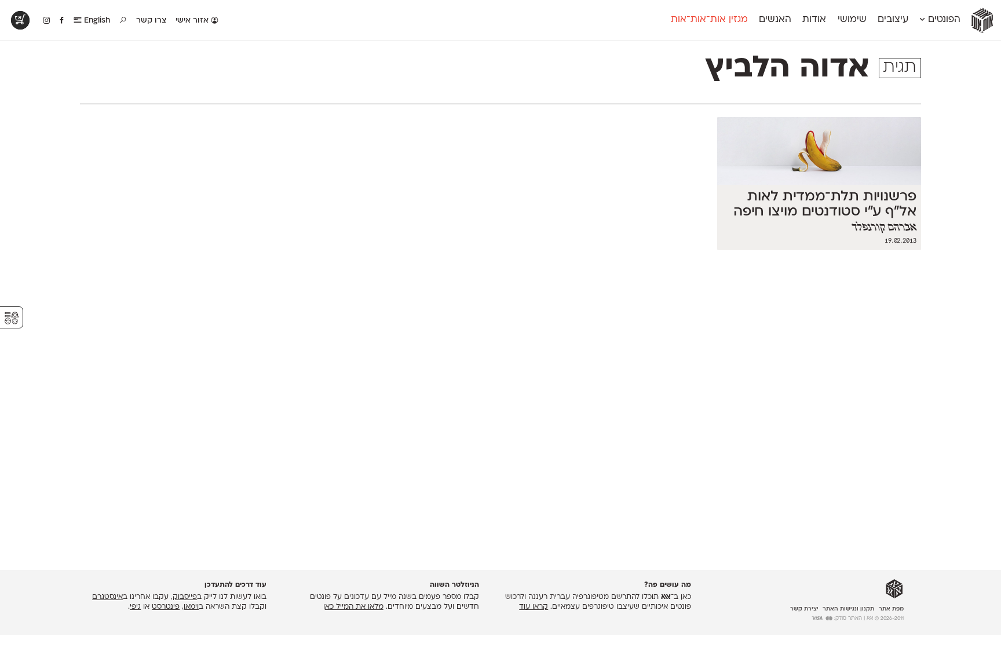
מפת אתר (891, 609)
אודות (814, 19)
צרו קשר (151, 20)
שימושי (852, 19)
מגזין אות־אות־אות (709, 19)
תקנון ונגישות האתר (848, 609)
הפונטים (942, 19)
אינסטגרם (107, 597)
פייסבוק (185, 597)
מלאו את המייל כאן (353, 607)
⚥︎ (11, 318)
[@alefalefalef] (47, 21)
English (96, 20)
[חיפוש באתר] (123, 21)
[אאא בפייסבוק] (62, 21)
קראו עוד (533, 607)
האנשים (775, 19)
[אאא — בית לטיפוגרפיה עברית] (894, 589)
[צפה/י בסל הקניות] (20, 20)
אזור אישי (193, 20)
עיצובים (893, 19)
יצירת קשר (804, 609)
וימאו (191, 607)
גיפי (135, 607)
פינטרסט (166, 607)
